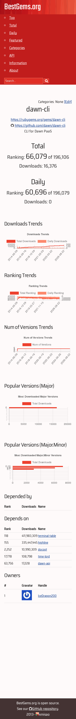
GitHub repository (45, 708)
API (11, 55)
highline (43, 542)
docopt (42, 549)
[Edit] (68, 101)
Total (13, 25)
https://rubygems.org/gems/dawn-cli (38, 119)
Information (18, 63)
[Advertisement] (38, 652)
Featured (15, 40)
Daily (13, 33)
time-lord (44, 556)
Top (12, 17)
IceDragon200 (47, 595)
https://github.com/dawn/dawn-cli (40, 125)
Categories (17, 48)
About (13, 70)
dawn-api (44, 563)
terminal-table (47, 535)
